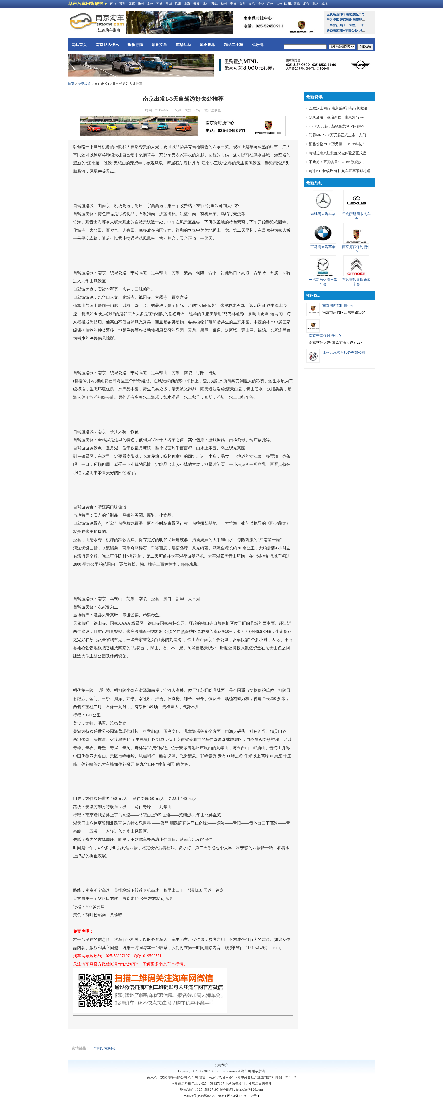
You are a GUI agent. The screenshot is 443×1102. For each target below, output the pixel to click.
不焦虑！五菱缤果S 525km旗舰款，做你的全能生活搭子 (353, 162)
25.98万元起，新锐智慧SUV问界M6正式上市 (344, 126)
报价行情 (135, 45)
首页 (71, 84)
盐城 (169, 3)
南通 (159, 3)
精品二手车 (233, 45)
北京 (206, 3)
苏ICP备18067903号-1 (243, 1096)
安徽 (196, 3)
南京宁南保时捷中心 (325, 336)
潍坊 (315, 3)
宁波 (233, 3)
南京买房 (110, 1048)
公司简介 (221, 1065)
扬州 (141, 3)
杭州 (224, 3)
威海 (324, 3)
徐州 (178, 3)
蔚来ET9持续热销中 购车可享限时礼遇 (339, 171)
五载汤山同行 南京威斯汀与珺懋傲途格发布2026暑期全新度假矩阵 (361, 108)
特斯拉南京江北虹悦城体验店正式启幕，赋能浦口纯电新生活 (357, 153)
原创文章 (159, 45)
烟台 (306, 3)
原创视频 (207, 45)
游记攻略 (84, 84)
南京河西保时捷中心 (338, 306)
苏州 (122, 3)
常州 (150, 3)
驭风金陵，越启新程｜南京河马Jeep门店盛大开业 (348, 117)
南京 (113, 3)
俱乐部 (258, 45)
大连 (279, 3)
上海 (187, 3)
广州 (270, 3)
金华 (261, 3)
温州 (242, 3)
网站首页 (79, 45)
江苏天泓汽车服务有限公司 (343, 352)
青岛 (297, 3)
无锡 (132, 3)
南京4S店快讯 (107, 45)
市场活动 (183, 45)
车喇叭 (98, 1048)
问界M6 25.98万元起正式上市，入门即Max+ (343, 135)
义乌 (252, 3)
